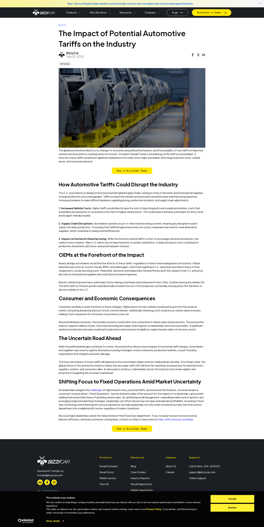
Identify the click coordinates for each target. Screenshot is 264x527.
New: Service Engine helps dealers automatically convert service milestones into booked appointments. (130, 3)
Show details (53, 521)
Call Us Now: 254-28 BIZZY (204, 466)
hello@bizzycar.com (51, 475)
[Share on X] (198, 54)
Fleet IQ (104, 484)
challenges (96, 390)
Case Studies (138, 472)
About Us (171, 466)
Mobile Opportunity (142, 490)
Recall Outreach (108, 466)
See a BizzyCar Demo (132, 170)
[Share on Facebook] (192, 54)
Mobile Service (107, 478)
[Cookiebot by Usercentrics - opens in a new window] (26, 521)
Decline (232, 507)
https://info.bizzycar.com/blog (175, 419)
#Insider (65, 63)
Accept (232, 498)
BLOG (62, 25)
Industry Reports (140, 478)
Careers (170, 472)
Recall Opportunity (141, 484)
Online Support (197, 478)
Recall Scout (106, 472)
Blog (133, 466)
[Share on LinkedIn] (203, 54)
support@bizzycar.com (202, 472)
